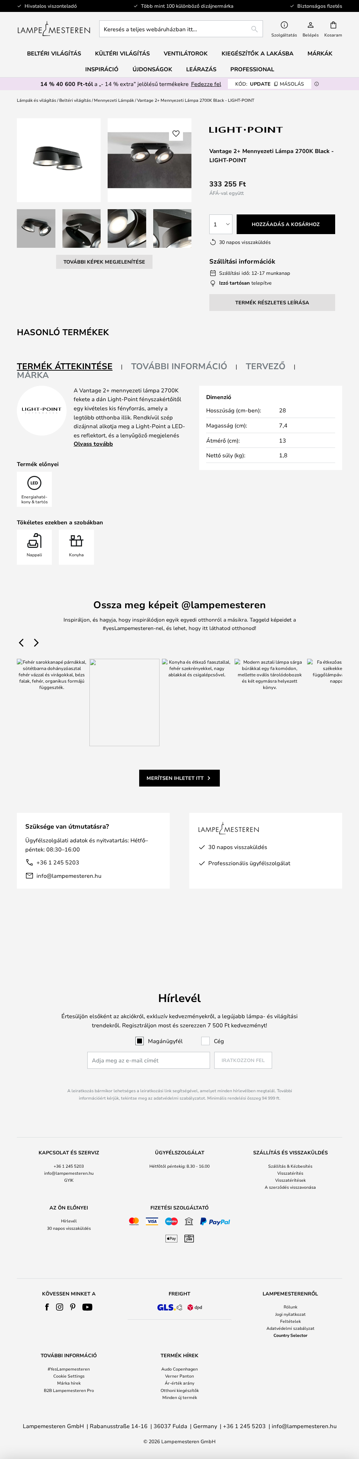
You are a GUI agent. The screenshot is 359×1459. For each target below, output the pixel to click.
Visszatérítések (290, 1180)
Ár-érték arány (179, 1383)
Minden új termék (179, 1397)
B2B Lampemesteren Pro (69, 1390)
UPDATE (269, 83)
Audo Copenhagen (179, 1369)
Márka (33, 375)
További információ (179, 366)
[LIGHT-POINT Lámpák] (246, 130)
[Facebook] (47, 1307)
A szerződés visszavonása (290, 1187)
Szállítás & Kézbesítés (290, 1166)
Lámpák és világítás (36, 100)
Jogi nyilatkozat (290, 1314)
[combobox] (181, 29)
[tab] (70, 366)
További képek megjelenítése (104, 261)
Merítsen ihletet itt (175, 778)
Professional (252, 69)
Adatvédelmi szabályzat (290, 1328)
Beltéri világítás (75, 100)
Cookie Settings (68, 1376)
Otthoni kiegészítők (180, 1390)
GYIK (69, 1180)
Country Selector (290, 1335)
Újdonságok (152, 69)
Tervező (265, 366)
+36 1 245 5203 (57, 862)
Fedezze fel (206, 83)
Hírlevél (69, 1220)
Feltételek (290, 1321)
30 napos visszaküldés (69, 1228)
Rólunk (290, 1306)
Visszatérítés (290, 1173)
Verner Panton (179, 1376)
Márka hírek (69, 1383)
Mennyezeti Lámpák (114, 100)
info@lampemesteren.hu (68, 875)
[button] (36, 228)
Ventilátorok (186, 53)
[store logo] (54, 28)
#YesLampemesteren (69, 1369)
